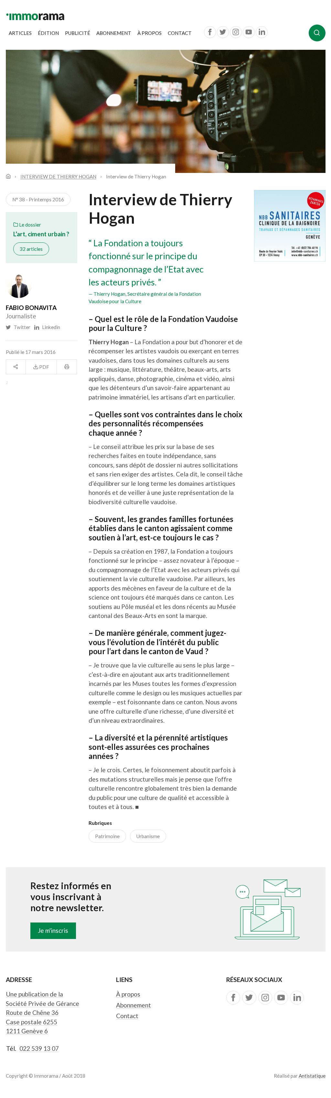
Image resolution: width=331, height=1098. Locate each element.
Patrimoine (107, 836)
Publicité (77, 33)
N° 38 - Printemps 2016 (38, 199)
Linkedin (49, 327)
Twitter (21, 327)
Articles (20, 33)
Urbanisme (148, 836)
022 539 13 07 (39, 1048)
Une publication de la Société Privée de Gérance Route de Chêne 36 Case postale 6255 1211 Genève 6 (42, 1012)
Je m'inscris (53, 930)
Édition (48, 33)
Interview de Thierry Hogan (58, 176)
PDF (43, 367)
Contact (180, 33)
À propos (149, 33)
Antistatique (312, 1076)
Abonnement (113, 33)
